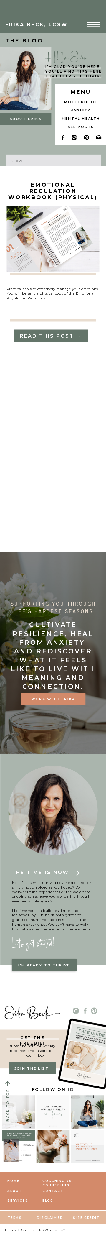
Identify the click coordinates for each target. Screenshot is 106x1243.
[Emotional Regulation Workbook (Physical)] (53, 239)
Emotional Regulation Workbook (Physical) (53, 191)
